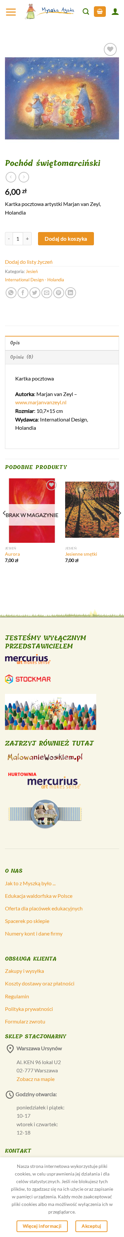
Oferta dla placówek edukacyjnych (44, 908)
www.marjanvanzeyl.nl (40, 402)
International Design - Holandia (34, 279)
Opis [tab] (15, 342)
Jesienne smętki (81, 554)
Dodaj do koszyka (66, 238)
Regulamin (17, 996)
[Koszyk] (100, 11)
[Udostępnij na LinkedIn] (70, 292)
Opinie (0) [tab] (22, 357)
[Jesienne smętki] (92, 510)
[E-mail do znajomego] (46, 292)
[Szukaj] (86, 11)
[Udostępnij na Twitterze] (34, 292)
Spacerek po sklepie (27, 921)
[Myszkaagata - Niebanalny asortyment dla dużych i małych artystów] (50, 11)
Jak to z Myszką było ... (30, 883)
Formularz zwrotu (25, 1021)
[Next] (119, 526)
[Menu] (11, 11)
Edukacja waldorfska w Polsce (38, 896)
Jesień (32, 271)
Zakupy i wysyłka (24, 971)
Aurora (12, 554)
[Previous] (4, 526)
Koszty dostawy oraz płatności (39, 983)
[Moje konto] (115, 11)
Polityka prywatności (29, 1009)
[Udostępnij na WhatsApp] (11, 292)
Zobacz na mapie (36, 1079)
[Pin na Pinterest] (58, 292)
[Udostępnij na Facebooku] (23, 292)
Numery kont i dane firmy (33, 933)
